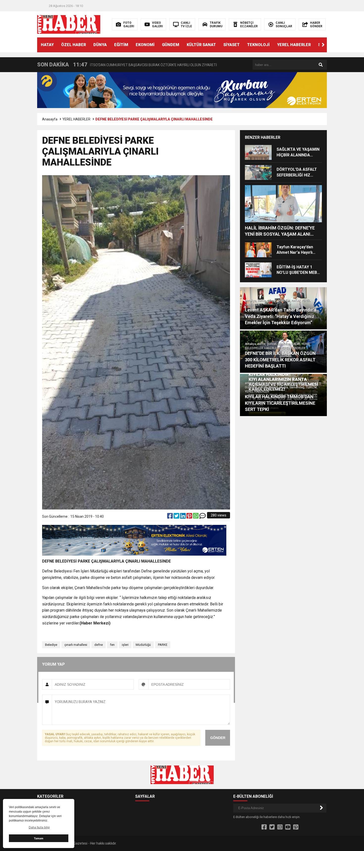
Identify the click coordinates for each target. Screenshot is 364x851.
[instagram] (280, 827)
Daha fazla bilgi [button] (39, 827)
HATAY (47, 44)
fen (112, 645)
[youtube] (287, 827)
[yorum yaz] (202, 517)
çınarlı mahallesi (75, 645)
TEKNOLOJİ (258, 44)
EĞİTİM (121, 44)
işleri (125, 645)
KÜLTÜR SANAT (201, 44)
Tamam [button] (38, 838)
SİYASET (231, 44)
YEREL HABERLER (294, 44)
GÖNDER (217, 738)
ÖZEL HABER (73, 44)
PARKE (162, 645)
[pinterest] (189, 517)
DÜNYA (100, 44)
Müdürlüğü (143, 645)
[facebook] (170, 517)
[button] (323, 44)
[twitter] (177, 517)
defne (98, 645)
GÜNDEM (170, 44)
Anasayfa (49, 119)
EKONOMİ (145, 44)
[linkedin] (183, 517)
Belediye (51, 645)
